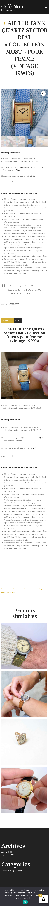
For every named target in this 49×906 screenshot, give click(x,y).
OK (25, 902)
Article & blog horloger (11, 870)
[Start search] (45, 738)
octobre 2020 (6, 852)
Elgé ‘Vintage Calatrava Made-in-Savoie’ (24, 771)
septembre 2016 (8, 855)
